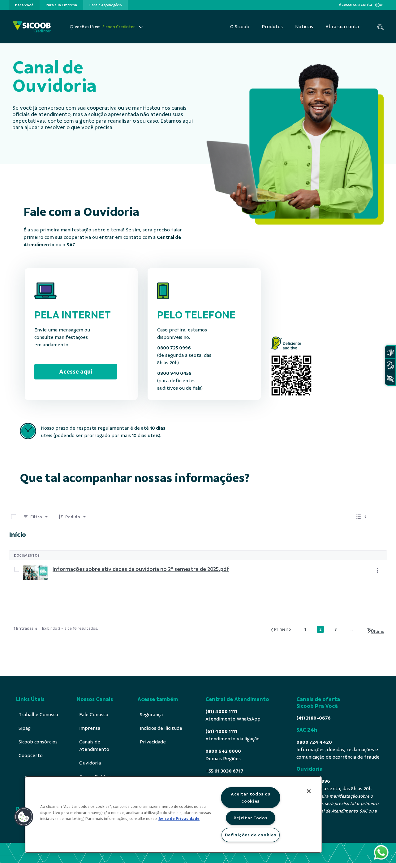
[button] (24, 817)
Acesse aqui (75, 371)
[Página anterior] (280, 629)
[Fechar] (309, 791)
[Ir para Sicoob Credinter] (31, 27)
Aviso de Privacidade (179, 819)
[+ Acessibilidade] (390, 378)
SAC (71, 245)
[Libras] (390, 352)
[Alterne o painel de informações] (380, 517)
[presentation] (24, 5)
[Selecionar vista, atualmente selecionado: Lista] (362, 517)
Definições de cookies (250, 834)
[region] (173, 814)
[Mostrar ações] (377, 570)
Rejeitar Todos (251, 817)
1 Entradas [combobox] (23, 628)
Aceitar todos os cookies (250, 797)
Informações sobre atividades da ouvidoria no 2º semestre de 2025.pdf (141, 569)
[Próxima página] (375, 631)
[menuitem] (24, 5)
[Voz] (390, 365)
